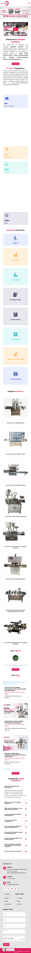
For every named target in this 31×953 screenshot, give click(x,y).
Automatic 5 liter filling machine (15, 454)
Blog (12, 692)
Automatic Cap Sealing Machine (15, 579)
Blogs (6, 901)
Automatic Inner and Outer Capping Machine (15, 547)
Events (7, 898)
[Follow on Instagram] (15, 888)
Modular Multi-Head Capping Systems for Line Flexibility (14, 722)
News (18, 901)
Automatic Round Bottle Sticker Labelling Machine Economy (15, 610)
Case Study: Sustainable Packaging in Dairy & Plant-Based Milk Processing (15, 689)
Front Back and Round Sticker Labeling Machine (15, 643)
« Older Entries (6, 769)
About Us (7, 894)
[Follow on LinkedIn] (8, 888)
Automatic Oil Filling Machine (15, 423)
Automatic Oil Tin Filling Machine (15, 485)
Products (19, 898)
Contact (19, 904)
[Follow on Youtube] (11, 888)
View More (15, 669)
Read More (15, 63)
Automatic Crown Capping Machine (15, 516)
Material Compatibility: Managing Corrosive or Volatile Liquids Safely (15, 755)
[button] (29, 658)
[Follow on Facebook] (4, 888)
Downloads (8, 904)
